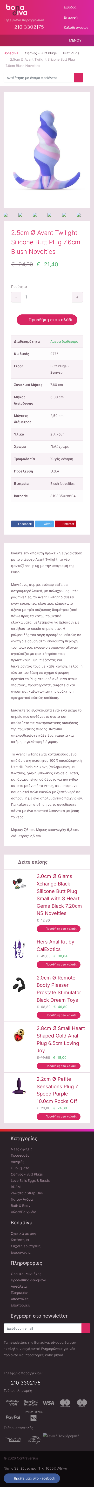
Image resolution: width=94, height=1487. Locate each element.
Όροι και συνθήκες (25, 1274)
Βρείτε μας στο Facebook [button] (34, 1478)
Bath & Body (20, 1206)
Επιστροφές (20, 1305)
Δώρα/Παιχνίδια (23, 1212)
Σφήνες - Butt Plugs (26, 1174)
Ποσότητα (19, 286)
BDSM (15, 1187)
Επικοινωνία (20, 1252)
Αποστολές (19, 1299)
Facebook (24, 524)
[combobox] (39, 77)
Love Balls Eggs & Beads (30, 1180)
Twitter (46, 524)
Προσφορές (19, 1155)
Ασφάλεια (18, 1286)
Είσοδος (70, 7)
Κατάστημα (19, 1240)
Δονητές (17, 1162)
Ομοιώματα (19, 1168)
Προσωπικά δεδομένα (28, 1280)
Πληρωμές (19, 1293)
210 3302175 (24, 1383)
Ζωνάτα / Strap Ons (26, 1193)
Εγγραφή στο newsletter (38, 1316)
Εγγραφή (70, 17)
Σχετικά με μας (23, 1233)
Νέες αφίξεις (21, 1149)
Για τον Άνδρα (21, 1199)
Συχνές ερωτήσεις (25, 1246)
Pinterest (67, 524)
